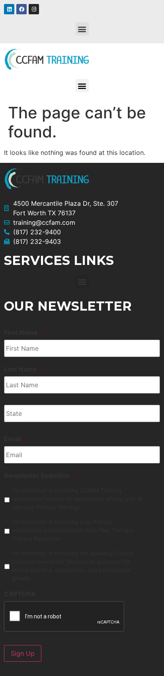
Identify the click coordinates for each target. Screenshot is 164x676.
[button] (82, 28)
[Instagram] (34, 9)
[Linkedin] (9, 9)
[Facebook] (21, 9)
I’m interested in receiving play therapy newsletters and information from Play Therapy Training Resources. (72, 530)
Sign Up (23, 653)
